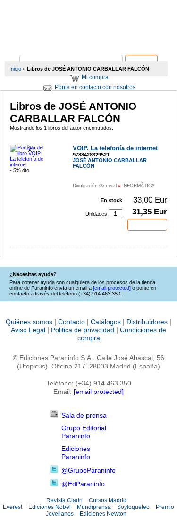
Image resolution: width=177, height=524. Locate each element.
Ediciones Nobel (49, 507)
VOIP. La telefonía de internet (115, 148)
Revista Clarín (64, 500)
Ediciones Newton (103, 513)
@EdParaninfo (83, 484)
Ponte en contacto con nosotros (95, 87)
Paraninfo (88, 40)
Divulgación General (95, 185)
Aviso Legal (28, 330)
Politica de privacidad (82, 330)
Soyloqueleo (133, 507)
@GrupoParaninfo (88, 470)
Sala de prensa (84, 415)
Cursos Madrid (107, 500)
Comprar (147, 225)
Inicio (15, 69)
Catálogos (106, 322)
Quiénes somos (29, 322)
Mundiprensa (94, 507)
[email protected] (99, 391)
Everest (12, 507)
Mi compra (95, 77)
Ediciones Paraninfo (75, 452)
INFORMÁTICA (138, 185)
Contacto (71, 322)
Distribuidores (147, 322)
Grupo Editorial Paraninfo (83, 432)
